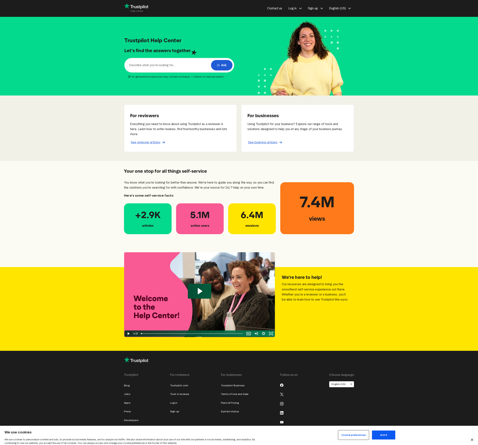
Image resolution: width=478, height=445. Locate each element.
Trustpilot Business (233, 385)
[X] (281, 394)
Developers (131, 420)
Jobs (127, 394)
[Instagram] (281, 403)
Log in (173, 402)
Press (127, 411)
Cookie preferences (353, 435)
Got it (383, 435)
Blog (127, 385)
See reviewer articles (145, 142)
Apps (127, 402)
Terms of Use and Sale (235, 394)
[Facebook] (281, 385)
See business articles (262, 142)
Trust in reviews (179, 394)
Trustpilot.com (179, 385)
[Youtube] (281, 422)
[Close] (472, 440)
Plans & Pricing (230, 402)
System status (230, 411)
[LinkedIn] (281, 413)
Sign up (174, 411)
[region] (239, 435)
